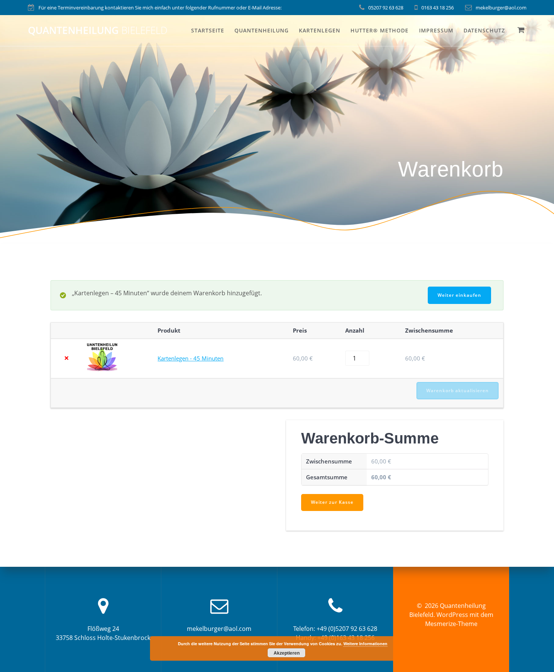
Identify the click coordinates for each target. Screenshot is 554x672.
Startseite (207, 30)
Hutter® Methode (379, 30)
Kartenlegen (319, 30)
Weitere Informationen (365, 643)
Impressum (436, 30)
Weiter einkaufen (459, 295)
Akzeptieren (287, 652)
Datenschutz (484, 30)
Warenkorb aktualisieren (457, 390)
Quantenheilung (97, 30)
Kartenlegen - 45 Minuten (190, 358)
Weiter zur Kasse (332, 502)
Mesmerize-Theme (451, 624)
